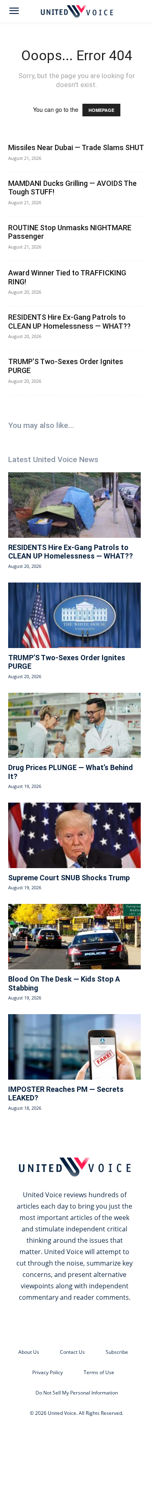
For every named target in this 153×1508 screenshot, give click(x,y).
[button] (14, 11)
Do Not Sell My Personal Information (76, 1392)
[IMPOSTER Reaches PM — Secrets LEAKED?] (74, 1046)
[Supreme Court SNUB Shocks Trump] (74, 835)
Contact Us (72, 1352)
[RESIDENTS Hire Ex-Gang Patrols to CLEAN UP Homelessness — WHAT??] (74, 504)
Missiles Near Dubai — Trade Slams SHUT (76, 147)
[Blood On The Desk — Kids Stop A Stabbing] (74, 936)
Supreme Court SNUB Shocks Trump (69, 877)
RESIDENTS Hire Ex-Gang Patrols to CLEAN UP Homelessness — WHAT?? (69, 321)
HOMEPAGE (101, 110)
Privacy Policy (47, 1372)
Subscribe (117, 1352)
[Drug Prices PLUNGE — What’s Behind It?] (74, 725)
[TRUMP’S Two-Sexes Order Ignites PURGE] (74, 615)
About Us (28, 1352)
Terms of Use (99, 1372)
